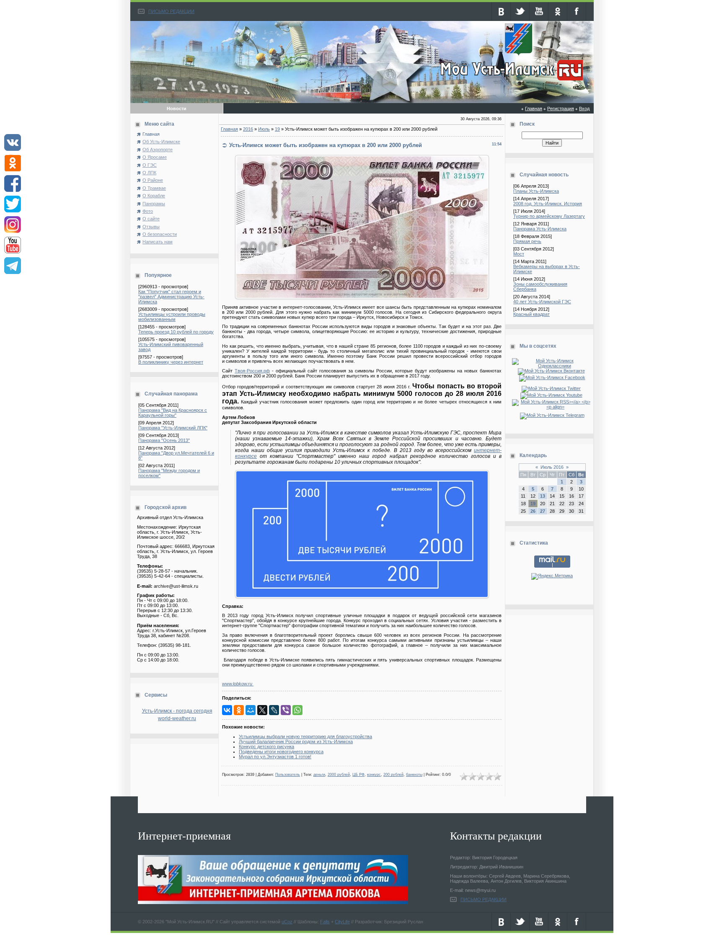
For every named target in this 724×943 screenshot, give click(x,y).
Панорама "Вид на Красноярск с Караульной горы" (172, 413)
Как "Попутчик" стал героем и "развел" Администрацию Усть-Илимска (171, 296)
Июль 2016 (552, 467)
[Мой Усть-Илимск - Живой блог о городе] (510, 80)
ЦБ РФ (358, 774)
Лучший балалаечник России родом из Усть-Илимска (296, 741)
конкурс (374, 774)
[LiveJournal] (274, 710)
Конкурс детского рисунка (266, 746)
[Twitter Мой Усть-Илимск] (552, 388)
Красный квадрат (531, 314)
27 (542, 511)
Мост (518, 253)
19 (277, 129)
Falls (325, 921)
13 (542, 496)
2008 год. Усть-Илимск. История (547, 203)
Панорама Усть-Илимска (539, 228)
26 (532, 511)
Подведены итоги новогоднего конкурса (281, 751)
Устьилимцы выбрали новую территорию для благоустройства (305, 736)
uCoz (287, 921)
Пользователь (287, 774)
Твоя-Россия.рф (252, 370)
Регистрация (560, 108)
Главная (533, 108)
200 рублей (393, 774)
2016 (248, 129)
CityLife (342, 921)
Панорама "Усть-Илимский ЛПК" (172, 427)
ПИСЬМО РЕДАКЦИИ (171, 11)
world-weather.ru (177, 718)
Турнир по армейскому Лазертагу (549, 216)
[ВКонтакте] (227, 710)
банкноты (414, 774)
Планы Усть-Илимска (536, 191)
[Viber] (286, 710)
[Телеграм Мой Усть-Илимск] (552, 415)
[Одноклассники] (239, 710)
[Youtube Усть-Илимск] (552, 395)
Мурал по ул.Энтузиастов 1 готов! (275, 756)
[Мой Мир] (251, 710)
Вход (584, 108)
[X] (262, 710)
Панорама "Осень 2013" (164, 440)
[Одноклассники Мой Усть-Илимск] (552, 365)
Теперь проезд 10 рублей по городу (176, 331)
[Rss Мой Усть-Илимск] (552, 406)
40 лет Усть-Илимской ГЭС (542, 301)
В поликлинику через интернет (170, 361)
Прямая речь (527, 241)
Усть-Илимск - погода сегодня (177, 711)
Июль (264, 129)
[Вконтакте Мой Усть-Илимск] (552, 370)
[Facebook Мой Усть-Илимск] (552, 377)
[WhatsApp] (297, 710)
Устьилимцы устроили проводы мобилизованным (171, 317)
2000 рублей (339, 774)
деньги (319, 774)
